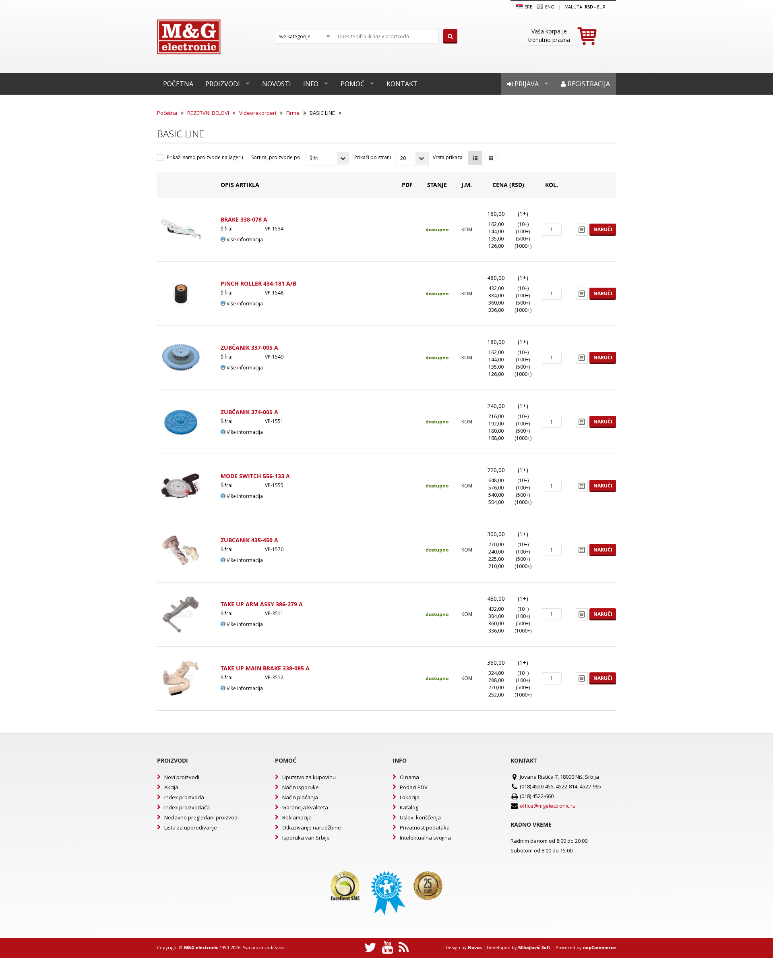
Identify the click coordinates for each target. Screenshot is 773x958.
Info (310, 83)
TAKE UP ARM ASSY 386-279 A (262, 604)
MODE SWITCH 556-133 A (255, 476)
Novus (475, 947)
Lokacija (410, 797)
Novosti (276, 83)
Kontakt (402, 83)
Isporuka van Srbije (306, 837)
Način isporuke (300, 787)
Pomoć (352, 83)
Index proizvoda (184, 797)
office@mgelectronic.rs (547, 805)
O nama (409, 777)
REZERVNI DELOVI (208, 112)
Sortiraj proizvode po (275, 157)
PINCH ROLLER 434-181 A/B (258, 283)
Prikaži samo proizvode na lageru (205, 157)
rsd (589, 7)
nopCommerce (599, 947)
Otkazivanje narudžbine (311, 827)
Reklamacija (297, 817)
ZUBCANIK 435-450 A (249, 540)
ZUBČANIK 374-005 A (249, 412)
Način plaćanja (300, 797)
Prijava (526, 83)
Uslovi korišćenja (420, 817)
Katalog (409, 807)
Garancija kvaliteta (305, 807)
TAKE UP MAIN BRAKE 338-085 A (265, 668)
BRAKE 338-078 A (244, 219)
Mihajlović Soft (534, 947)
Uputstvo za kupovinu (309, 777)
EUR (601, 7)
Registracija (588, 83)
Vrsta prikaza (448, 157)
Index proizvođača (187, 807)
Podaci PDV (414, 787)
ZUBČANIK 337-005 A (249, 347)
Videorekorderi (257, 112)
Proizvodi (222, 83)
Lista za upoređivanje (190, 827)
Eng (549, 7)
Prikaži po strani (372, 157)
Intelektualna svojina (425, 837)
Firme (293, 112)
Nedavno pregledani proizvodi (201, 817)
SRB (528, 7)
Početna (178, 83)
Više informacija (244, 239)
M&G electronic (201, 947)
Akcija (171, 787)
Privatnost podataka (425, 827)
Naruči (602, 229)
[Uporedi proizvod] (582, 230)
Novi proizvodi (181, 777)
